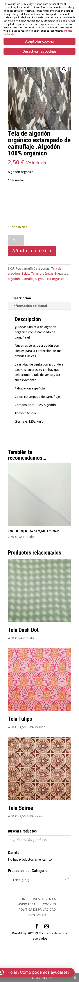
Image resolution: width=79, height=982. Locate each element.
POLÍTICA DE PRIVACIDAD (37, 909)
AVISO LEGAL (27, 904)
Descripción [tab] (22, 298)
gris (40, 279)
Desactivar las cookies (39, 51)
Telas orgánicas (42, 273)
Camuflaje (29, 279)
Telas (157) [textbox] (38, 880)
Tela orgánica (55, 279)
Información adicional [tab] (30, 306)
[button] (64, 69)
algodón (14, 279)
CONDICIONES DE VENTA (37, 899)
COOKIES (49, 904)
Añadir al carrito (31, 251)
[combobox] (39, 878)
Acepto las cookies (39, 41)
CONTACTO (37, 915)
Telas (25, 273)
